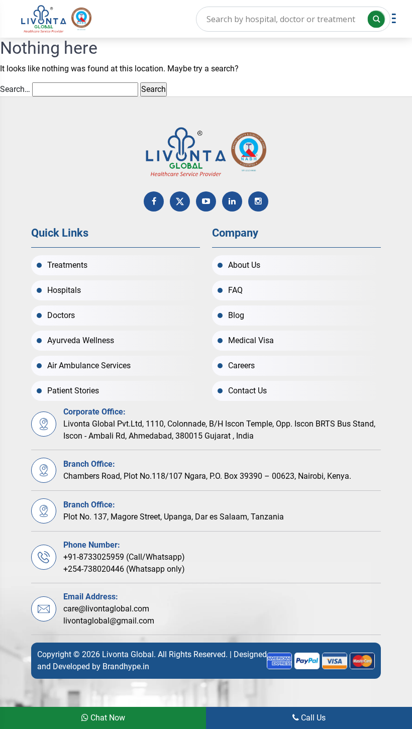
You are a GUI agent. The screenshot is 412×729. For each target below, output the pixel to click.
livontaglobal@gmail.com (108, 621)
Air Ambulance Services (89, 365)
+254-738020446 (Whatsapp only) (124, 569)
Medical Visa (251, 340)
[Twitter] (180, 201)
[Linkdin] (232, 201)
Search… (15, 89)
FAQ (235, 290)
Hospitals (64, 290)
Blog (236, 315)
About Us (244, 265)
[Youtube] (206, 201)
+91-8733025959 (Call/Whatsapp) (124, 557)
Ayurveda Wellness (80, 340)
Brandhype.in (125, 666)
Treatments (67, 265)
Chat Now (106, 717)
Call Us (312, 717)
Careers (241, 365)
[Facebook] (154, 201)
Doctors (61, 315)
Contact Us (247, 390)
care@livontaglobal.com (106, 608)
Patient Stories (73, 390)
